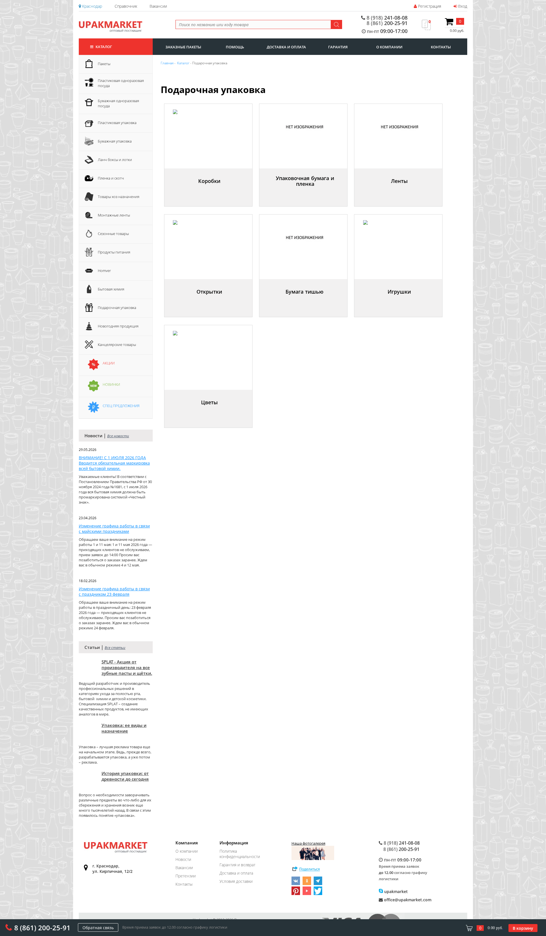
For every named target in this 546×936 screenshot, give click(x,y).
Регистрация (429, 6)
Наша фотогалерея (308, 843)
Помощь (235, 47)
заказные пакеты (183, 47)
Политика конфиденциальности (240, 853)
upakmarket (395, 891)
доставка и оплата (286, 47)
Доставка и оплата (236, 873)
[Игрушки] (400, 303)
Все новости (118, 435)
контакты (441, 47)
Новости (183, 859)
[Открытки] (210, 303)
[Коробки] (210, 192)
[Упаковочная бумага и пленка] (306, 192)
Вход (462, 6)
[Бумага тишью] (305, 303)
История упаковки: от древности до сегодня (125, 776)
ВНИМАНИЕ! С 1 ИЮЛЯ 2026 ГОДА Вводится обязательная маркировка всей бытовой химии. (114, 463)
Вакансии (158, 6)
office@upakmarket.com (407, 899)
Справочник (126, 6)
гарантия (338, 47)
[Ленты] (400, 192)
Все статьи (115, 647)
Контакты (184, 884)
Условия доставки (236, 881)
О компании (186, 851)
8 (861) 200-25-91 (42, 927)
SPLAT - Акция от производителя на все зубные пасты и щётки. (127, 667)
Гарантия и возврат (237, 864)
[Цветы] (210, 413)
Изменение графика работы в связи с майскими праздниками (114, 528)
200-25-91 (387, 23)
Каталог (103, 46)
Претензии (185, 876)
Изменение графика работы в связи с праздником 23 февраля (114, 591)
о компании (389, 47)
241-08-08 (387, 17)
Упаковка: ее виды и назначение (124, 728)
